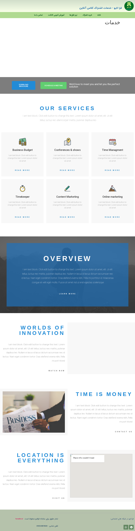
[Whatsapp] (126, 527)
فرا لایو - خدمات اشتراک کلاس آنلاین (100, 8)
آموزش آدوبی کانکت (56, 15)
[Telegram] (131, 527)
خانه (99, 15)
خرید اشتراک (87, 15)
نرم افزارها (73, 15)
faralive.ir (19, 518)
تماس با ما (38, 15)
